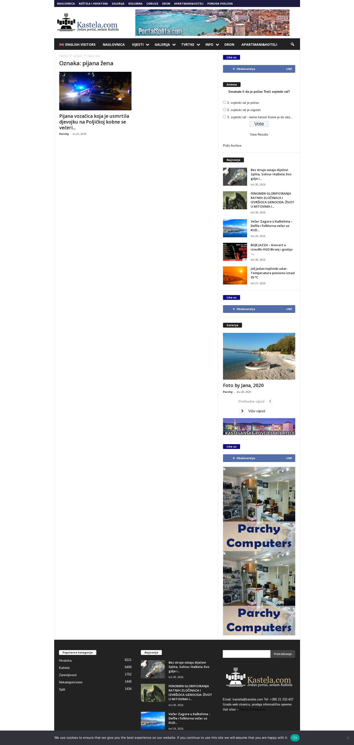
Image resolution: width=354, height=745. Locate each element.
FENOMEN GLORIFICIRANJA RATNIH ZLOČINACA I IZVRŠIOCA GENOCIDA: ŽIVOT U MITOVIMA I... (272, 200)
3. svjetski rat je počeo (243, 103)
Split (62, 689)
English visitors (80, 44)
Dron (166, 3)
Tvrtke (187, 44)
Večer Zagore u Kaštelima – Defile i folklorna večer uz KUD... (272, 225)
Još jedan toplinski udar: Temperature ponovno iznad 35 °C (273, 272)
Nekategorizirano (70, 682)
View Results (259, 134)
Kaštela (64, 668)
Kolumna (135, 3)
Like (289, 69)
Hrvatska (65, 660)
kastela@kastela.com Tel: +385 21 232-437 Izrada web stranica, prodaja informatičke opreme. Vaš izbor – (258, 704)
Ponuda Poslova (220, 3)
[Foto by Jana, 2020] (259, 356)
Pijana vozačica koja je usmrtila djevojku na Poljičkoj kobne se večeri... (94, 122)
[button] (293, 44)
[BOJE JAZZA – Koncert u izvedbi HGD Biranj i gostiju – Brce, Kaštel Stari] (235, 252)
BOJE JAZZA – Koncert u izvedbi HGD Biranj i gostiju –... (272, 249)
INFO (209, 44)
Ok (295, 737)
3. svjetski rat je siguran (244, 110)
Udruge (152, 3)
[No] (348, 737)
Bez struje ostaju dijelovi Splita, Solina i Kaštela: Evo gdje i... (271, 174)
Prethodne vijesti (252, 401)
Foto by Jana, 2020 (243, 385)
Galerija (118, 3)
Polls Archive (232, 145)
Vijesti (138, 44)
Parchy (64, 134)
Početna (63, 56)
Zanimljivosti (68, 675)
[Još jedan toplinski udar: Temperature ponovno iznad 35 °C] (235, 275)
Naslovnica (66, 3)
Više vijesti (255, 411)
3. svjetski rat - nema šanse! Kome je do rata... (260, 117)
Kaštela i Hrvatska (93, 3)
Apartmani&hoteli (188, 3)
